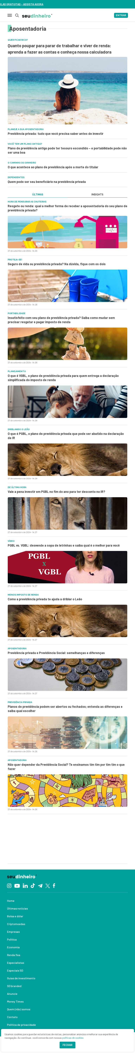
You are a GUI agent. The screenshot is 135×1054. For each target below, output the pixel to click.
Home (10, 900)
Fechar (67, 1045)
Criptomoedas (16, 924)
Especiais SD (15, 970)
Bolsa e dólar (15, 916)
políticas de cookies (72, 1037)
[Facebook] (54, 885)
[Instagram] (9, 885)
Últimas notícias (17, 908)
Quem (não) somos (18, 1009)
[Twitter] (47, 885)
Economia (13, 947)
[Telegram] (40, 885)
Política (12, 939)
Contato (12, 1017)
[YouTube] (17, 885)
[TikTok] (33, 885)
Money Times (15, 1001)
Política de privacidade (21, 1024)
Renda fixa (13, 955)
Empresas (13, 931)
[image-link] (67, 232)
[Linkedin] (25, 885)
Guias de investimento (21, 978)
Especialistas (15, 962)
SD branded (14, 986)
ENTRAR (121, 15)
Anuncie (12, 993)
